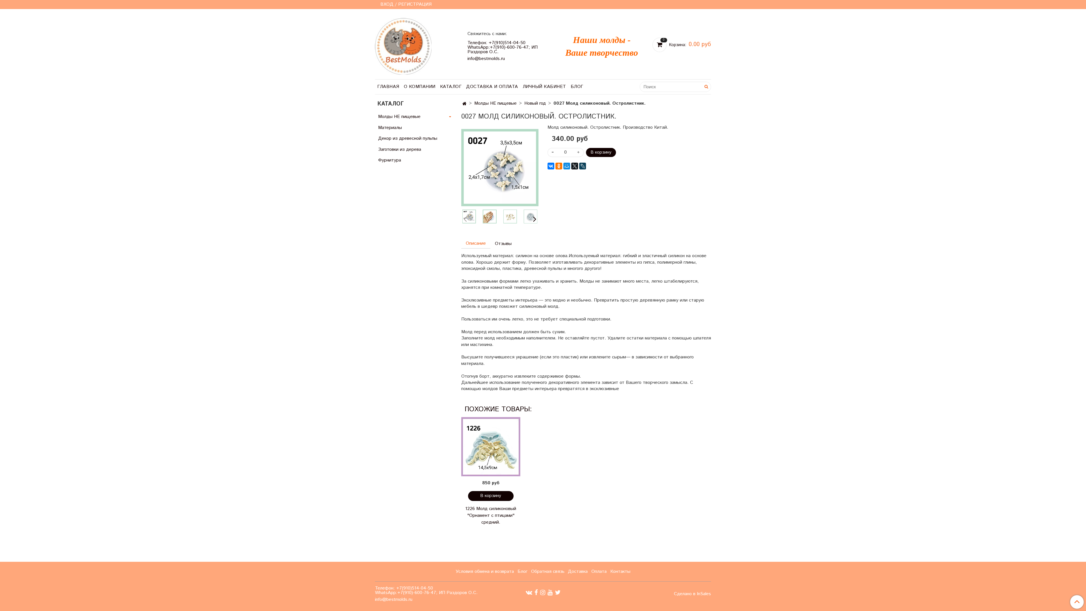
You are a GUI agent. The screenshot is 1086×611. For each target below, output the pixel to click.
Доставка (578, 571)
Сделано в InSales (692, 594)
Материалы (390, 127)
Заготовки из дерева (399, 149)
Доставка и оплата (492, 86)
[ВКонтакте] (551, 166)
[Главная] (464, 104)
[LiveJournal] (582, 166)
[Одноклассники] (558, 166)
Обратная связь (547, 571)
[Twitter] (558, 592)
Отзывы (503, 243)
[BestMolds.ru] (403, 45)
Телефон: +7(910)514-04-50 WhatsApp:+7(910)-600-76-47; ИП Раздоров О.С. (502, 47)
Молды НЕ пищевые (495, 103)
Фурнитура (389, 160)
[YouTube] (550, 592)
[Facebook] (536, 592)
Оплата (599, 571)
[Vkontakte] (529, 592)
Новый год (535, 103)
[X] (574, 166)
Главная (388, 86)
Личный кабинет (544, 86)
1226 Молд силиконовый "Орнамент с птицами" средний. (490, 515)
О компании (420, 86)
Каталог (451, 86)
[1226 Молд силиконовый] (490, 446)
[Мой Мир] (566, 166)
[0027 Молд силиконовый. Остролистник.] (499, 167)
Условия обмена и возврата (485, 571)
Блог (577, 86)
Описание (476, 243)
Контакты (620, 571)
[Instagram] (542, 592)
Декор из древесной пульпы (407, 138)
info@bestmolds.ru (486, 58)
